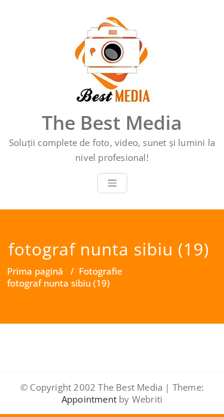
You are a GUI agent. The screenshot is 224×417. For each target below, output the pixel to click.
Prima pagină (35, 271)
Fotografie (100, 271)
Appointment (89, 399)
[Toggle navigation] (112, 183)
